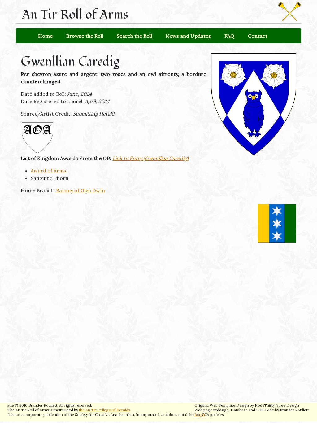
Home (45, 36)
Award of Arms (48, 171)
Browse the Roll (84, 36)
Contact (257, 36)
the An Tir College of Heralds (104, 410)
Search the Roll (134, 36)
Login (199, 414)
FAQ (229, 36)
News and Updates (188, 36)
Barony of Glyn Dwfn (80, 190)
